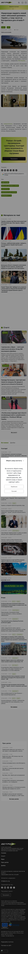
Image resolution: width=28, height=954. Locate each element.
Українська (14, 486)
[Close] (23, 461)
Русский (14, 491)
